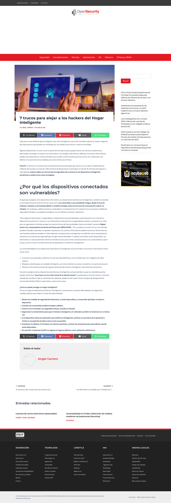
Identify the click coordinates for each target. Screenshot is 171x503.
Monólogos (107, 468)
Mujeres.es (78, 471)
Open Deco (19, 458)
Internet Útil (49, 478)
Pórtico (18, 481)
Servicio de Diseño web (127, 436)
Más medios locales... (139, 481)
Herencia (135, 478)
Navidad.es (107, 461)
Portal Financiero (109, 478)
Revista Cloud (49, 474)
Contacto (44, 3)
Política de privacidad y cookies (146, 497)
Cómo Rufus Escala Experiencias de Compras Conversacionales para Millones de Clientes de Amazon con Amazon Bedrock (136, 96)
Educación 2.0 (107, 455)
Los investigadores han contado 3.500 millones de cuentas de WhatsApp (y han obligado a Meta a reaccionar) (135, 123)
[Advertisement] (85, 36)
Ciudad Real (136, 468)
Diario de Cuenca (138, 471)
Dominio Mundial (108, 458)
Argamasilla (136, 461)
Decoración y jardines (23, 474)
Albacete (135, 455)
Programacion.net (51, 455)
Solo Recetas (78, 455)
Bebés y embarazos (81, 461)
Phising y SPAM (21, 418)
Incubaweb (48, 465)
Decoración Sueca (22, 461)
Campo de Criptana (138, 465)
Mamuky (77, 468)
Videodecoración (22, 468)
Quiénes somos (22, 3)
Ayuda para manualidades (25, 471)
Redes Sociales (50, 471)
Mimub (18, 478)
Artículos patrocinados (109, 436)
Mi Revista (106, 481)
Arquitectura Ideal (22, 465)
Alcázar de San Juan (139, 458)
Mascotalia (106, 471)
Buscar (126, 81)
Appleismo (48, 461)
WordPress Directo (51, 468)
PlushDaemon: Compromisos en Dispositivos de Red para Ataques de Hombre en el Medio (136, 147)
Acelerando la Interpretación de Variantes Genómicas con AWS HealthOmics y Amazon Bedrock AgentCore (134, 109)
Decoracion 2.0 (21, 455)
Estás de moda (79, 458)
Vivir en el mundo (80, 474)
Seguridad (31, 418)
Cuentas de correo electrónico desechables (36, 414)
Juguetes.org (107, 465)
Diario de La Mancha (139, 474)
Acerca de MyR (150, 436)
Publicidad (34, 3)
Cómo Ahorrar (108, 474)
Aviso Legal (132, 497)
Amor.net (77, 465)
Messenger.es (50, 458)
